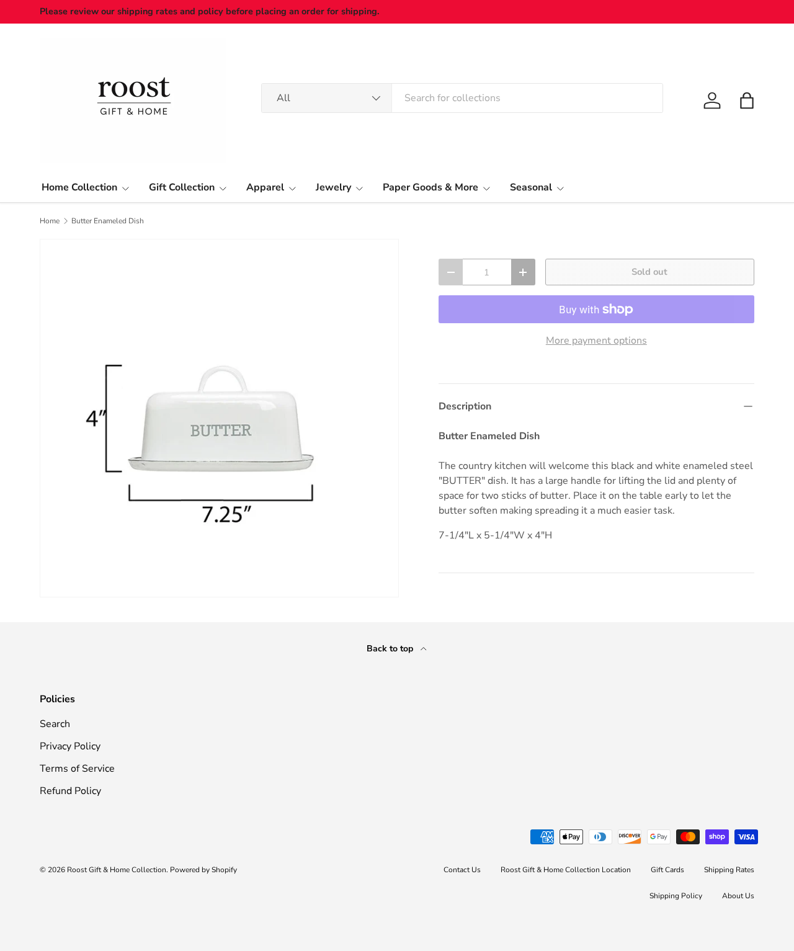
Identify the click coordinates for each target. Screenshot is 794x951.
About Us (738, 896)
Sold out (649, 272)
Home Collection (79, 187)
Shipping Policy (675, 896)
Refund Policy (70, 791)
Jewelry (333, 187)
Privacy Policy (70, 746)
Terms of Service (77, 768)
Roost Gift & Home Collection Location (566, 870)
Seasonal (531, 187)
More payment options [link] (596, 340)
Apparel (265, 187)
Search (55, 724)
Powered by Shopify (203, 870)
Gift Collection (182, 187)
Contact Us (462, 870)
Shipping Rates (729, 870)
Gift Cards (667, 870)
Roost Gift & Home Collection (116, 870)
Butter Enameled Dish (107, 221)
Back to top (391, 648)
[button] (747, 100)
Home (50, 221)
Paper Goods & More (430, 187)
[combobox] (462, 98)
